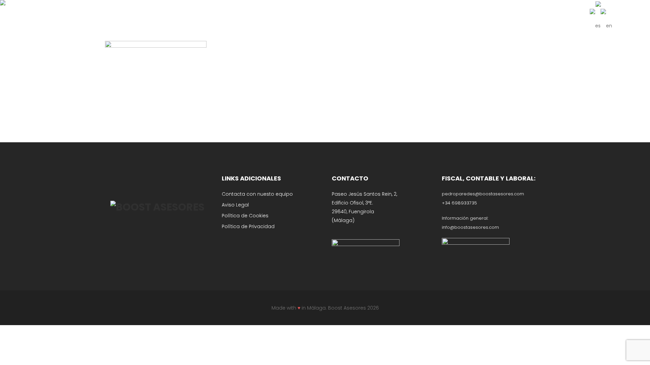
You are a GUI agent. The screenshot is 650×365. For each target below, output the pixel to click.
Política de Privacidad (248, 226)
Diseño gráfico (298, 43)
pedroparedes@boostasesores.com (483, 194)
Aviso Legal (235, 204)
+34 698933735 (459, 203)
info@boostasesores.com (470, 227)
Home (271, 43)
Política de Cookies (245, 215)
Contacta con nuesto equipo (257, 194)
